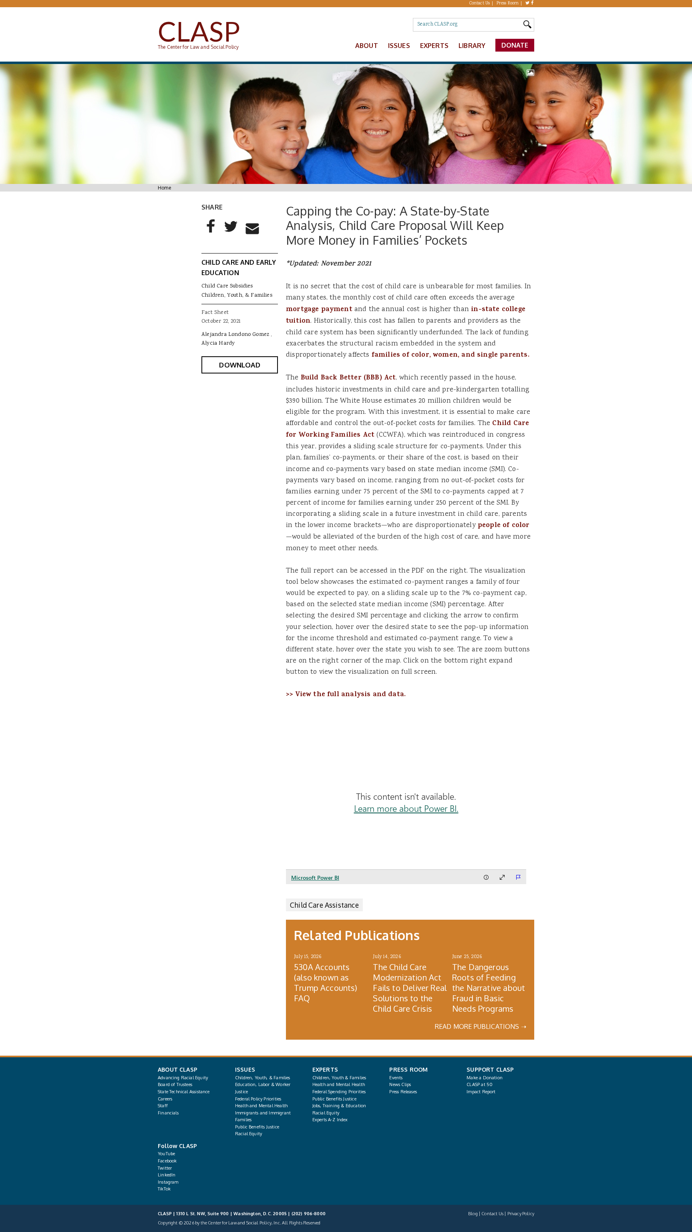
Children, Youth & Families (339, 1077)
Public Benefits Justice (257, 1127)
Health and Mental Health (261, 1105)
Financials (168, 1113)
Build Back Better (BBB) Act (348, 378)
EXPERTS (325, 1069)
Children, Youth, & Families (236, 296)
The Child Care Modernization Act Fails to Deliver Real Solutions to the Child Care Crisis (410, 988)
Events (395, 1077)
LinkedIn (166, 1175)
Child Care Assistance (324, 905)
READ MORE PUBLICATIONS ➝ (480, 1026)
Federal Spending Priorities (339, 1091)
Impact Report (481, 1091)
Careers (165, 1099)
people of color (504, 525)
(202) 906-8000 (309, 1213)
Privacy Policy (520, 1213)
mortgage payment (320, 309)
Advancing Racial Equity (183, 1077)
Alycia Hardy (218, 343)
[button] (211, 232)
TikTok (164, 1189)
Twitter (165, 1168)
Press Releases (402, 1091)
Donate (515, 45)
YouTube (166, 1153)
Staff (163, 1105)
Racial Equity (248, 1133)
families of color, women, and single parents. (450, 355)
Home (164, 188)
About (366, 46)
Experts (434, 46)
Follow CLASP (177, 1145)
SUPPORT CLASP (490, 1069)
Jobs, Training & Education (339, 1105)
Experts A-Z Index (330, 1119)
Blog (473, 1213)
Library (472, 46)
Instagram (168, 1182)
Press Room (508, 3)
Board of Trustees (175, 1084)
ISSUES (245, 1069)
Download (239, 365)
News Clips (400, 1084)
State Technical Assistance (184, 1091)
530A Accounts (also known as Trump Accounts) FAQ (326, 982)
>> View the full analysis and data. (346, 695)
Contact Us (479, 3)
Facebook (167, 1161)
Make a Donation (485, 1077)
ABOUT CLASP (177, 1069)
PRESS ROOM (408, 1069)
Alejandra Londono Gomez (235, 335)
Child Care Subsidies (227, 286)
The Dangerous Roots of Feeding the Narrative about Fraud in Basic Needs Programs (488, 988)
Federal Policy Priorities (258, 1099)
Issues (399, 46)
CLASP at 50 (480, 1084)
